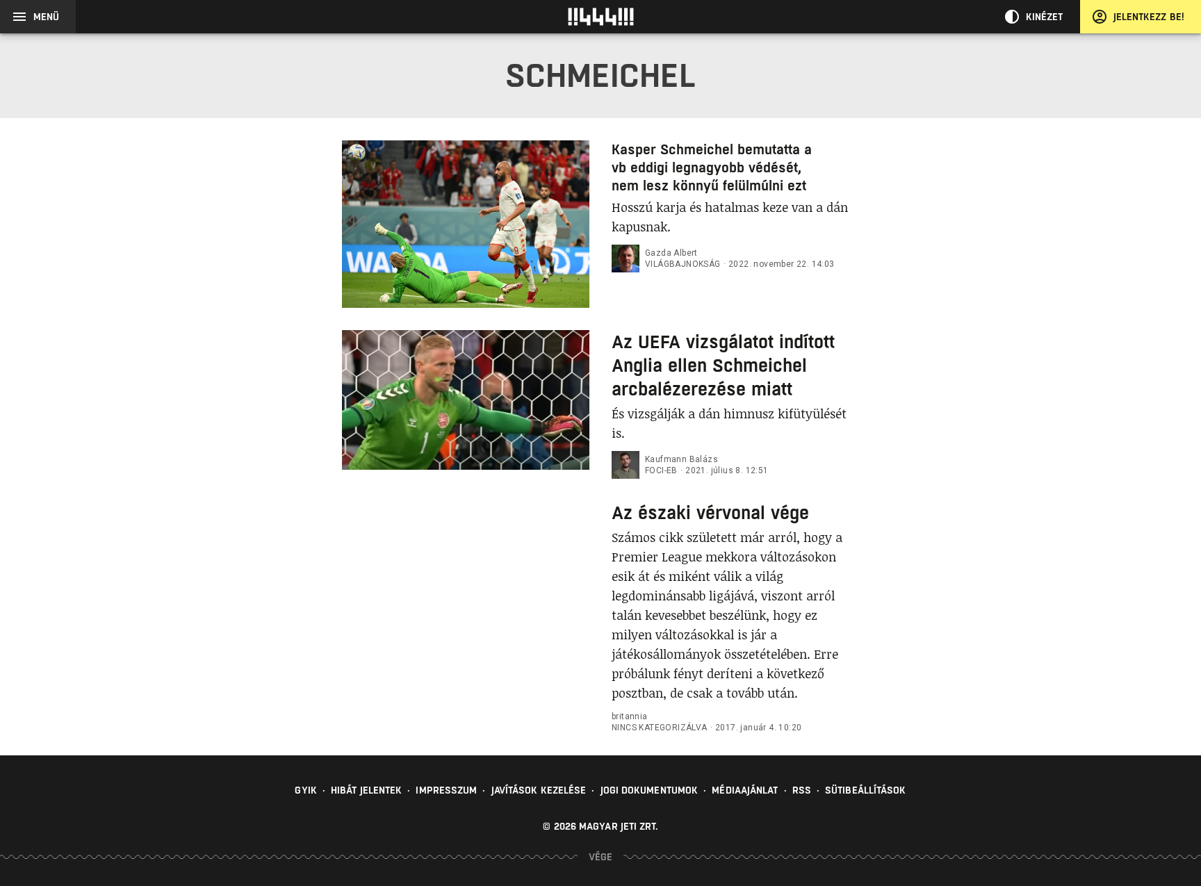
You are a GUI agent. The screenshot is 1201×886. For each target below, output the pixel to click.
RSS (801, 790)
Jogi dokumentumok (649, 790)
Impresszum (446, 790)
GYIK (305, 790)
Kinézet (1044, 16)
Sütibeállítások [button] (865, 790)
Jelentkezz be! (1148, 16)
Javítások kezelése (539, 790)
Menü (46, 16)
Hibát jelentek (366, 790)
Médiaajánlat (745, 790)
